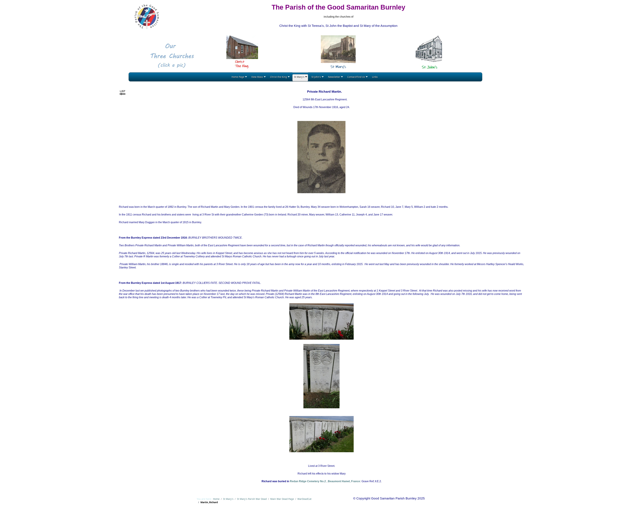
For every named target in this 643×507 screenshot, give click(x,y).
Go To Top (631, 500)
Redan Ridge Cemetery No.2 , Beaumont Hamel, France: (325, 481)
